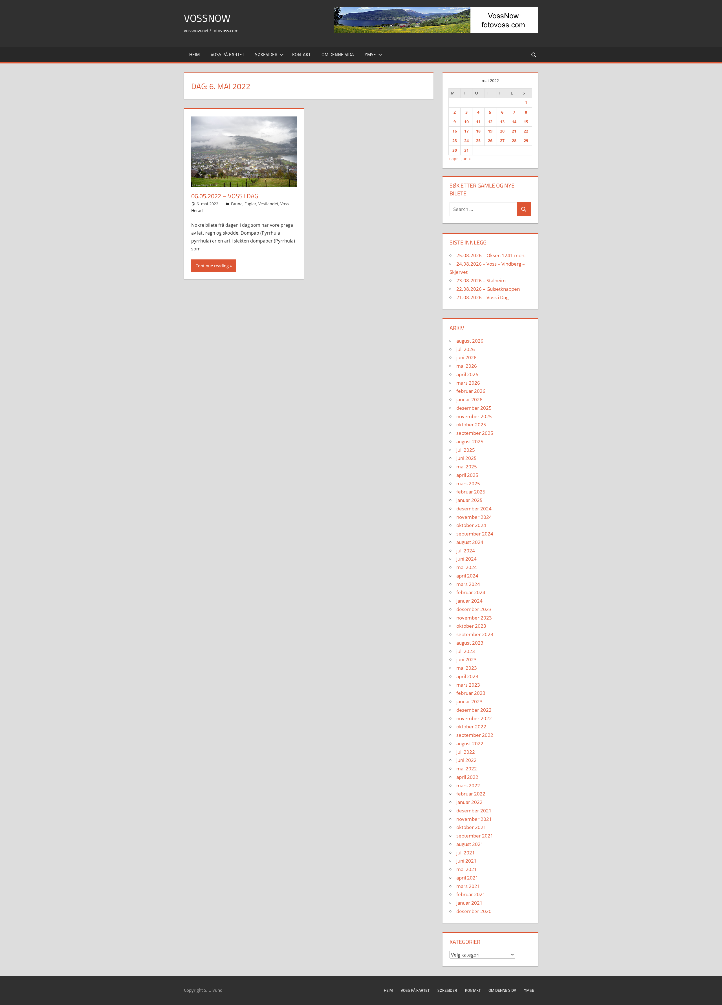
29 (526, 140)
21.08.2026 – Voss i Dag (482, 297)
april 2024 (467, 575)
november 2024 (474, 517)
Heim (194, 54)
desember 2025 (474, 408)
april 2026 (467, 374)
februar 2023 (470, 693)
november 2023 (474, 617)
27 (502, 140)
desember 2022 (474, 710)
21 (514, 131)
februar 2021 (470, 894)
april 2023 (467, 676)
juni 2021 (466, 861)
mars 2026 (468, 383)
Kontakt (301, 54)
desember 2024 (474, 508)
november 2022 (474, 718)
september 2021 (474, 835)
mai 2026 (466, 366)
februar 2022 (470, 793)
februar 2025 (470, 491)
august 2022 (469, 743)
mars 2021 (468, 886)
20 (502, 131)
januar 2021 (469, 903)
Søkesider (266, 54)
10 (466, 121)
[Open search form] (534, 54)
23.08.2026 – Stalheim (481, 280)
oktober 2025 (471, 424)
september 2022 (474, 735)
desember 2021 (474, 810)
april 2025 (467, 475)
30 (454, 150)
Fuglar (250, 203)
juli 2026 (465, 349)
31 (466, 150)
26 (490, 140)
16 (454, 131)
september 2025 (474, 433)
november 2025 (474, 416)
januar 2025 (469, 500)
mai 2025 (466, 466)
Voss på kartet (227, 54)
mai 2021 (466, 869)
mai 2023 (466, 668)
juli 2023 (465, 651)
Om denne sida (338, 54)
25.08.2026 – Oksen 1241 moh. (491, 255)
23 (454, 140)
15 (526, 121)
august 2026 (469, 341)
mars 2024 (468, 584)
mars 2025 (468, 483)
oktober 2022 (471, 726)
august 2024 (469, 542)
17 (466, 131)
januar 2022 (469, 802)
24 (466, 140)
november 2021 (474, 819)
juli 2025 (465, 450)
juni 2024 (466, 559)
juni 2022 (466, 760)
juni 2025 (466, 458)
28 (514, 140)
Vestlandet (268, 203)
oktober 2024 (471, 525)
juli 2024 (465, 550)
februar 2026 (470, 391)
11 (478, 121)
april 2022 (467, 777)
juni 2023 (466, 659)
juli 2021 (465, 852)
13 (502, 121)
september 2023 (474, 634)
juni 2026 (466, 357)
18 (478, 131)
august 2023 (469, 643)
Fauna (237, 203)
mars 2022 (468, 785)
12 (490, 121)
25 (478, 140)
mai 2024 (466, 567)
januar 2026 (469, 399)
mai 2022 (466, 768)
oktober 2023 (471, 626)
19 (490, 131)
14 (514, 121)
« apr (453, 158)
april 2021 (467, 877)
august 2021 (469, 844)
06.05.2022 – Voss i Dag (224, 196)
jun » (466, 158)
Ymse (370, 54)
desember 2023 (474, 609)
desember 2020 (474, 911)
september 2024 (474, 533)
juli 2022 (465, 752)
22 (526, 131)
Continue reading (212, 265)
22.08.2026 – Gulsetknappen (488, 289)
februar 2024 (470, 592)
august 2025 (469, 441)
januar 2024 (469, 601)
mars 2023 (468, 685)
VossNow (207, 18)
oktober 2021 (471, 827)
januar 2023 (469, 701)
